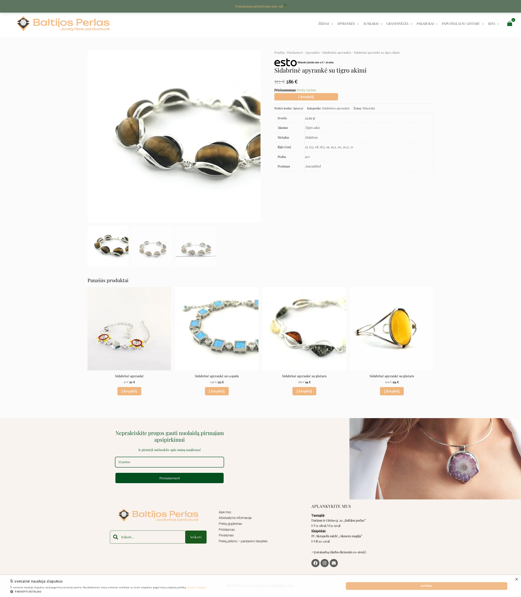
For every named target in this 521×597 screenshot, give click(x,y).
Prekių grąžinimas (230, 524)
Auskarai (370, 23)
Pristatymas (227, 530)
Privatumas (226, 535)
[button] (108, 591)
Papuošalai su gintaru (461, 23)
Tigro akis (312, 127)
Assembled (313, 166)
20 (339, 147)
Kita (491, 23)
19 (327, 147)
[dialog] (260, 586)
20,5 (345, 147)
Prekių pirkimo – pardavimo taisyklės (243, 541)
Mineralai (368, 108)
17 (306, 147)
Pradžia (279, 52)
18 (316, 147)
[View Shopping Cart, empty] (509, 23)
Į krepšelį (306, 97)
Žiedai (323, 23)
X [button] (285, 6)
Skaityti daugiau (196, 587)
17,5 (311, 147)
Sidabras (311, 137)
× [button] (516, 579)
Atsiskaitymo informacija (235, 518)
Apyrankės (346, 23)
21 (351, 147)
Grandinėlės (397, 23)
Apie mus (225, 512)
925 (307, 156)
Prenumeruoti (169, 478)
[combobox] (147, 537)
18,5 (321, 147)
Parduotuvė (295, 52)
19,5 (333, 147)
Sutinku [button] (426, 586)
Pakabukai (425, 23)
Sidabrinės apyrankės (336, 52)
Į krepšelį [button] (129, 391)
